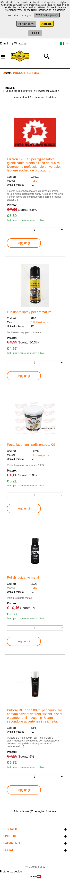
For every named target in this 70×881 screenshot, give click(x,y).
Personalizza (26, 24)
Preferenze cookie (11, 871)
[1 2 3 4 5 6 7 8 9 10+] (35, 229)
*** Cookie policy (47, 15)
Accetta (46, 24)
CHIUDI (35, 33)
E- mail (4, 43)
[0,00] (64, 56)
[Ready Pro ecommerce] (35, 876)
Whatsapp (20, 43)
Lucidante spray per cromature (29, 312)
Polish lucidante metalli (23, 577)
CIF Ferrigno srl (40, 322)
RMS (33, 180)
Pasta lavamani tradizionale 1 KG (31, 444)
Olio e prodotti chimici (21, 72)
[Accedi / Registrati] (55, 56)
